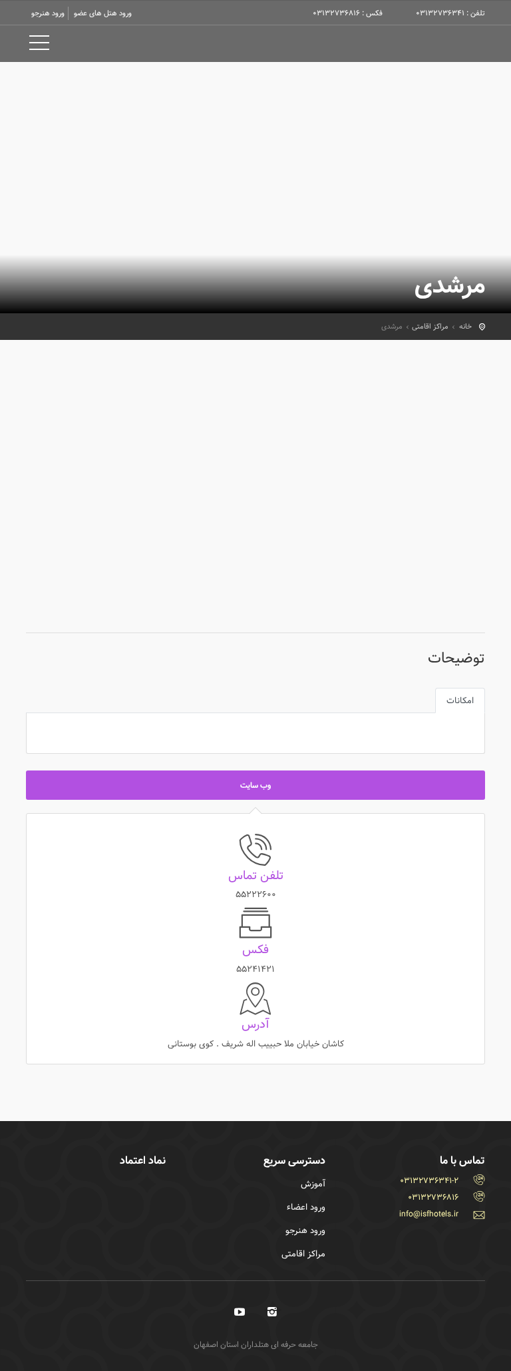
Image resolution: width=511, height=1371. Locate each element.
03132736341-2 (429, 1180)
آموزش (313, 1183)
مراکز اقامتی (430, 326)
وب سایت (255, 785)
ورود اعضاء (306, 1207)
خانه (465, 326)
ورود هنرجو (48, 13)
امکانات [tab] (460, 700)
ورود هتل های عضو (103, 13)
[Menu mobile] (39, 45)
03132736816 (433, 1197)
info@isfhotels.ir (428, 1213)
